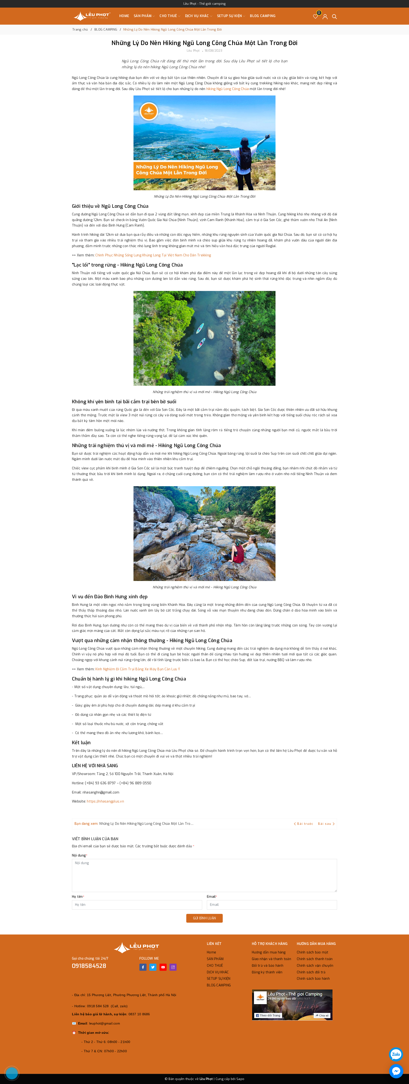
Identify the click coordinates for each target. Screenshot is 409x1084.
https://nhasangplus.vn (105, 801)
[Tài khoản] (325, 16)
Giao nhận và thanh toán (271, 959)
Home (124, 16)
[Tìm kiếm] (334, 16)
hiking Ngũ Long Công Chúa (227, 89)
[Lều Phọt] (92, 16)
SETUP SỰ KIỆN (230, 16)
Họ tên (78, 896)
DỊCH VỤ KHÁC (197, 16)
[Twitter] (152, 967)
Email (212, 896)
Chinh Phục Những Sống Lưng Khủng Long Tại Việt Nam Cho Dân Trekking (153, 255)
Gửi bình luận (204, 918)
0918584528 (89, 966)
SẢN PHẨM (143, 16)
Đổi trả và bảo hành (267, 965)
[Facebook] (143, 967)
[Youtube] (163, 967)
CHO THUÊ (169, 16)
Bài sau (324, 824)
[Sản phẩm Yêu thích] (315, 16)
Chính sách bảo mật (313, 952)
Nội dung (79, 855)
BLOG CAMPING (263, 16)
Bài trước (305, 824)
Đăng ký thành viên (267, 972)
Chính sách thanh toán (315, 959)
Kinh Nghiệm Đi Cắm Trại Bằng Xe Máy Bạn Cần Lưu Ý (137, 669)
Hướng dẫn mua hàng (269, 952)
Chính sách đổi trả (311, 972)
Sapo (240, 1079)
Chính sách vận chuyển (315, 965)
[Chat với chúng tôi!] (396, 1071)
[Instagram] (173, 967)
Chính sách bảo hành (313, 978)
